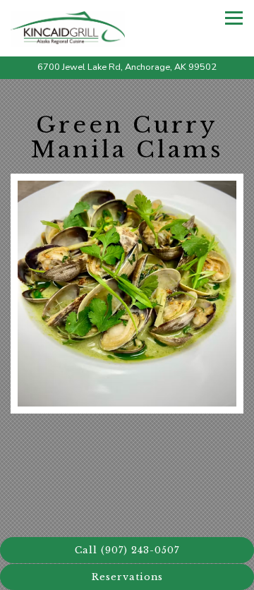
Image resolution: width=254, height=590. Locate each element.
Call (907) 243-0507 (127, 550)
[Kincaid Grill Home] (71, 28)
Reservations (127, 577)
